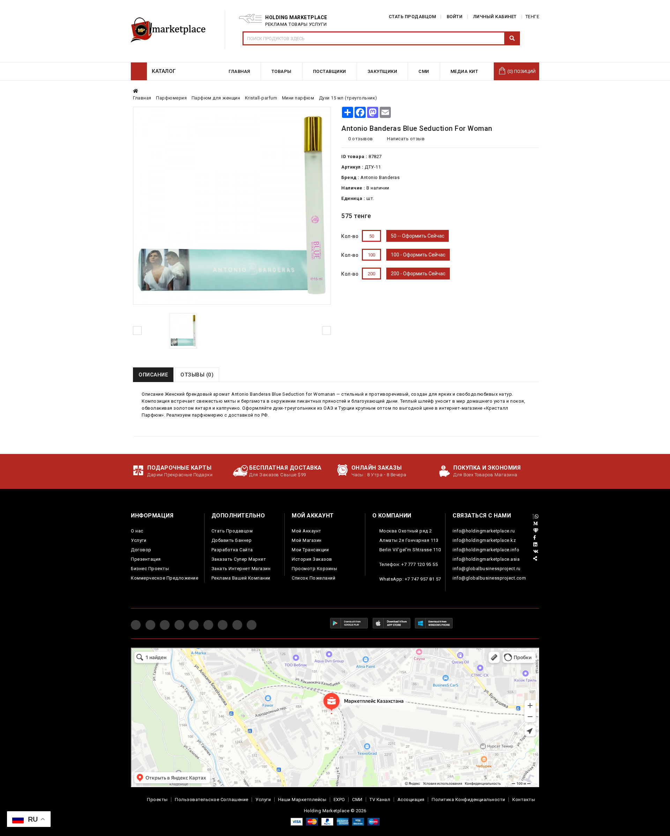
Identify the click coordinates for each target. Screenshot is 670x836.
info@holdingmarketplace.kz (484, 540)
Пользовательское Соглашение (211, 799)
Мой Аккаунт (306, 530)
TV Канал (380, 799)
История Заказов (312, 559)
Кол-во (349, 236)
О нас (137, 530)
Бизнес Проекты (150, 568)
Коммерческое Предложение (164, 578)
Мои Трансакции (310, 549)
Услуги (138, 540)
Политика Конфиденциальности (468, 799)
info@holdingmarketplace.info (486, 549)
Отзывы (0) (197, 375)
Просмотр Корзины (314, 568)
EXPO (339, 799)
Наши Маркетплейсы (302, 799)
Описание (153, 375)
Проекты (157, 799)
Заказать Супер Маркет (238, 559)
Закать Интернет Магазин (241, 568)
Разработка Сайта (232, 549)
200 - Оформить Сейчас (418, 273)
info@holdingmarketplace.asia (486, 559)
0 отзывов (360, 138)
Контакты (523, 799)
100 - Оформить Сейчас (418, 254)
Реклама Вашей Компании (240, 578)
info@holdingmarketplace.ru (484, 530)
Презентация (146, 559)
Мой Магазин (307, 540)
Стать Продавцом (232, 530)
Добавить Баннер (231, 540)
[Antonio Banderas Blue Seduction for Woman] (183, 331)
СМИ (357, 799)
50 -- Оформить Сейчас (417, 236)
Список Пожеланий (313, 578)
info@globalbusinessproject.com (489, 578)
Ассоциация (411, 799)
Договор (141, 549)
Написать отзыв (405, 138)
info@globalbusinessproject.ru (487, 568)
